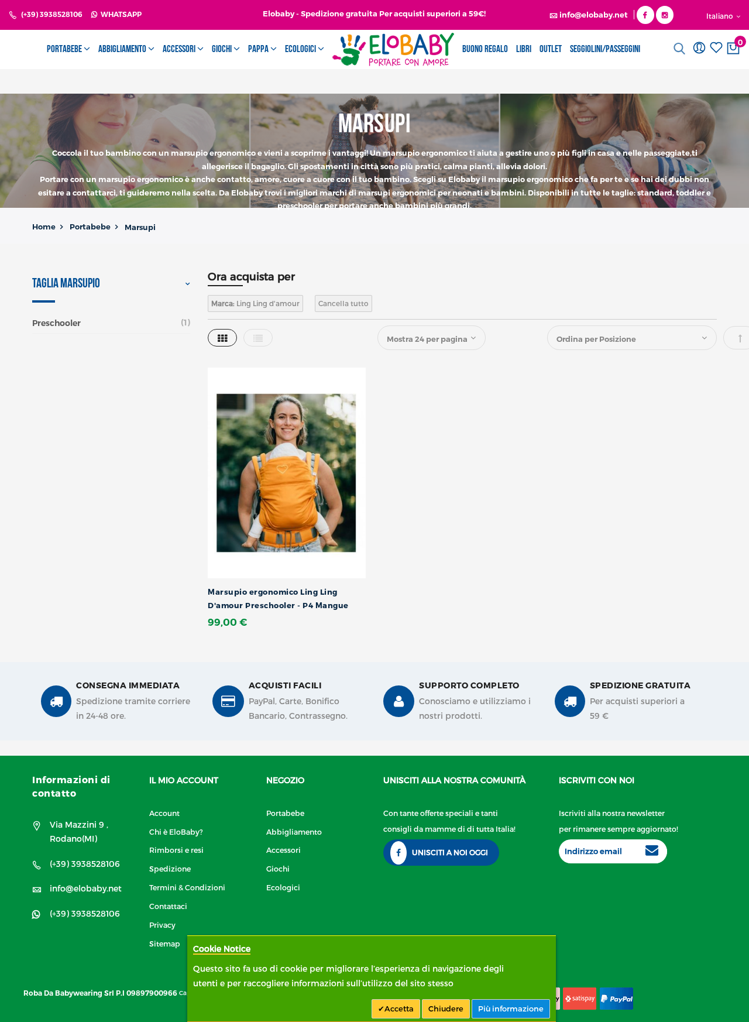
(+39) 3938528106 (52, 14)
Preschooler (56, 323)
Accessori (283, 849)
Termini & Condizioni (187, 887)
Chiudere (445, 1008)
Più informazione (511, 1008)
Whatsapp (119, 14)
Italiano (720, 16)
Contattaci (168, 905)
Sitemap (164, 943)
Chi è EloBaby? (176, 831)
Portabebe (90, 226)
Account (164, 812)
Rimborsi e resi (176, 849)
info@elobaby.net (86, 888)
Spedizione (170, 868)
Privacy (162, 924)
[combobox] (682, 48)
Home (44, 226)
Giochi (278, 868)
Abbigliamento (294, 831)
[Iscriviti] (652, 851)
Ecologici (283, 887)
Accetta (399, 1008)
